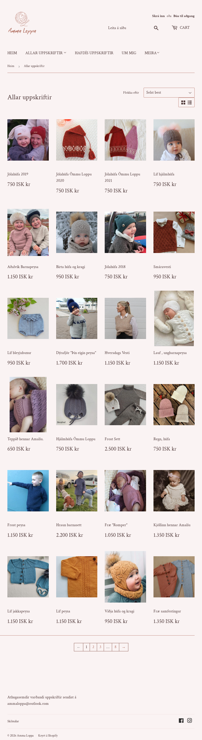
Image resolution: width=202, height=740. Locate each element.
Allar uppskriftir (44, 53)
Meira (151, 53)
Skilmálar (13, 721)
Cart (184, 27)
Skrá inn (158, 16)
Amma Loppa (25, 736)
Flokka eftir (131, 92)
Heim (12, 53)
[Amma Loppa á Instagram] (189, 721)
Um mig (129, 53)
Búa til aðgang (184, 16)
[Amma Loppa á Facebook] (181, 721)
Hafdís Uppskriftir (94, 53)
